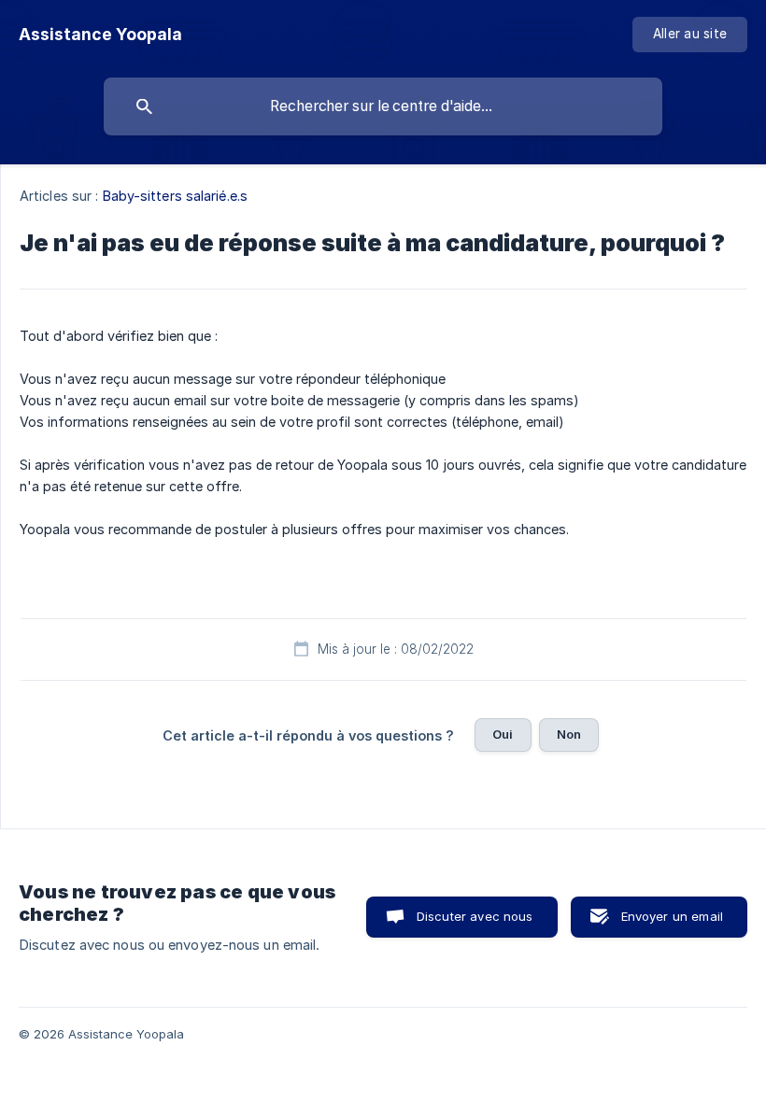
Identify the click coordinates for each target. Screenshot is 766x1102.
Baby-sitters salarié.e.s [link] (175, 196)
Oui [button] (502, 734)
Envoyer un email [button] (672, 916)
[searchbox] (383, 106)
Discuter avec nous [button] (475, 916)
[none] (100, 34)
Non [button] (569, 734)
